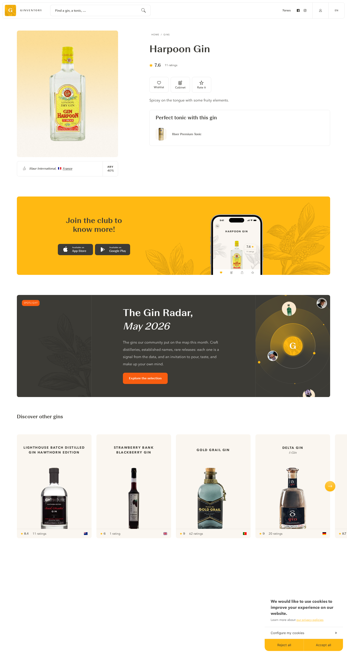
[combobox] (100, 10)
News (287, 10)
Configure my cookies (287, 633)
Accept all (323, 645)
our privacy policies (310, 620)
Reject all (284, 645)
